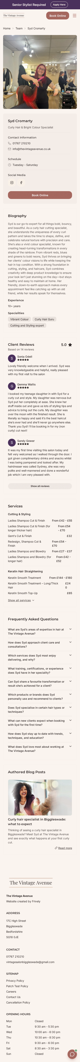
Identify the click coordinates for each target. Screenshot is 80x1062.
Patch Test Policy (17, 986)
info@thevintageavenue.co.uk (32, 149)
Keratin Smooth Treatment (24, 577)
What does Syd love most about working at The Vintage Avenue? (36, 748)
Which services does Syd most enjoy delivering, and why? (32, 657)
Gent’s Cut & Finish (20, 536)
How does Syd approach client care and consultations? (34, 644)
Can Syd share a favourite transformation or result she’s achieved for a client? (36, 683)
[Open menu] (74, 15)
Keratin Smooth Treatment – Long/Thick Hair (33, 585)
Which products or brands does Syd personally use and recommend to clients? (35, 696)
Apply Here (59, 4)
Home (6, 28)
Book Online (58, 15)
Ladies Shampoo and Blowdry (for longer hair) (29, 559)
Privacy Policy (15, 980)
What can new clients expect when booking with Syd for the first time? (36, 722)
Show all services (19, 600)
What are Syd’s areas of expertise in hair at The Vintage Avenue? (36, 631)
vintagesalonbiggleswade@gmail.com (30, 962)
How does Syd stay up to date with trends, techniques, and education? (35, 735)
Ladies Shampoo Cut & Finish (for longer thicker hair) (29, 528)
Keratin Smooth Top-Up (23, 593)
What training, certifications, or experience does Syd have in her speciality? (35, 670)
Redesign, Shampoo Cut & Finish (24, 543)
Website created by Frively (23, 901)
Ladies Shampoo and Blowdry (27, 551)
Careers (11, 991)
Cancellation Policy (18, 1002)
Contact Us (13, 997)
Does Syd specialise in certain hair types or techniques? (36, 709)
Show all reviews (40, 486)
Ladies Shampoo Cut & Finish (26, 520)
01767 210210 (21, 143)
